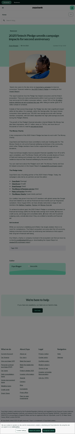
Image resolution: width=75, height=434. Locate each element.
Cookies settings (21, 430)
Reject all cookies (34, 430)
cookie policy (15, 427)
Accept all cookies (48, 430)
